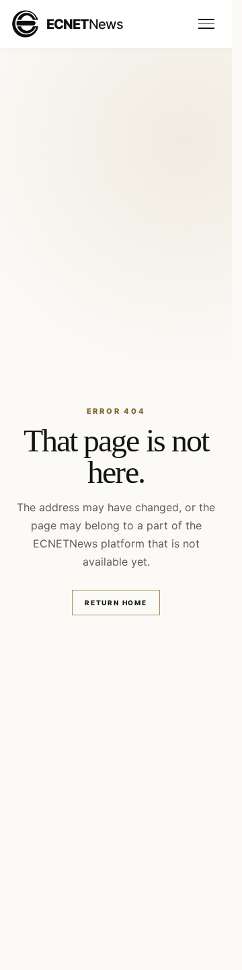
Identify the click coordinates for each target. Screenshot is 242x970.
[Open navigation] (206, 24)
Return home (116, 603)
